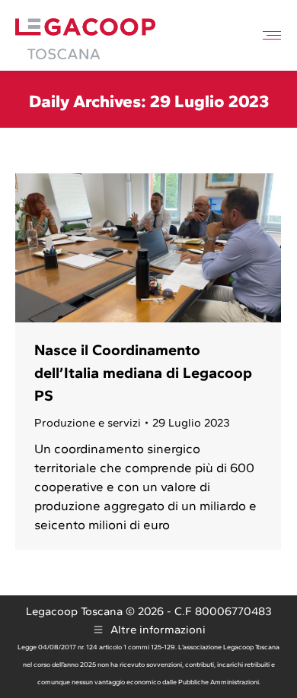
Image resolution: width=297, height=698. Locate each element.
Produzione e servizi (87, 423)
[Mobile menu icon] (272, 35)
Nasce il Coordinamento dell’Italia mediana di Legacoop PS (143, 373)
